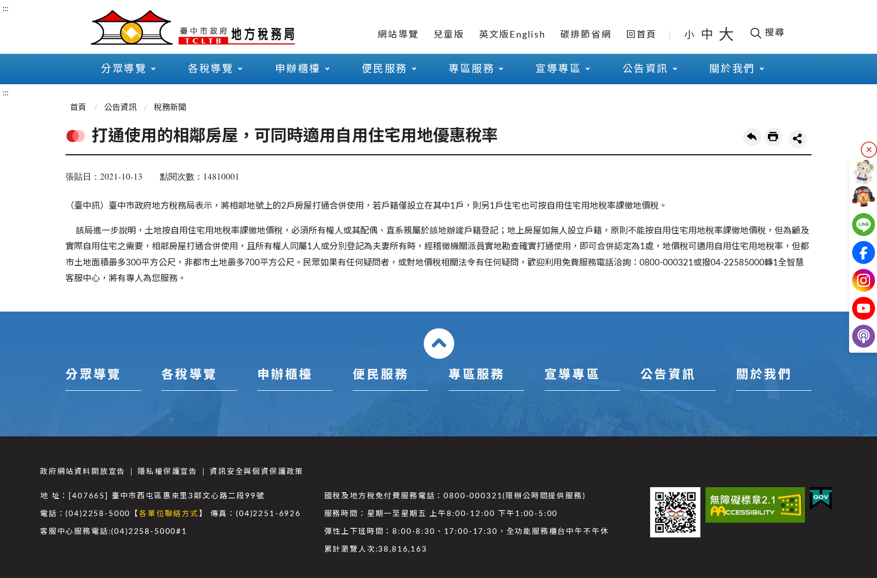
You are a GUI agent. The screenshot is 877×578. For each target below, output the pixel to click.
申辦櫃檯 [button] (298, 69)
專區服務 (476, 375)
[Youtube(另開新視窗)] (855, 308)
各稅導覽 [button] (210, 69)
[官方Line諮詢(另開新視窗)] (855, 225)
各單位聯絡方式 (169, 514)
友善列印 (773, 137)
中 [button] (708, 35)
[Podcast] (855, 336)
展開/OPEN (439, 343)
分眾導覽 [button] (124, 69)
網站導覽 (398, 35)
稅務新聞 (170, 108)
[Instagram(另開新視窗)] (855, 280)
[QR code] (675, 512)
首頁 (78, 108)
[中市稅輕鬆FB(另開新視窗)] (855, 252)
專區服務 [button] (471, 69)
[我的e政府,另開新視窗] (821, 498)
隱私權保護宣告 (167, 471)
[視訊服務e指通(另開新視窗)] (855, 197)
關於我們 (764, 375)
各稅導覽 (189, 375)
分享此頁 (798, 139)
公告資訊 (120, 108)
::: (6, 9)
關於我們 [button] (732, 69)
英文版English (512, 35)
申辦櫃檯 (285, 375)
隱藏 (869, 150)
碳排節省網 (586, 35)
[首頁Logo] (193, 26)
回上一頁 (752, 137)
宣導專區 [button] (558, 69)
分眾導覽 (93, 375)
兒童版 (448, 35)
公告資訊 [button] (645, 69)
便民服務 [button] (385, 69)
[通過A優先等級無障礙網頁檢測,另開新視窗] (755, 505)
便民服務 (381, 375)
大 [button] (726, 35)
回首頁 (641, 35)
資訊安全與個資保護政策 (256, 471)
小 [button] (690, 35)
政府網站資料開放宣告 (82, 471)
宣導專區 (572, 375)
